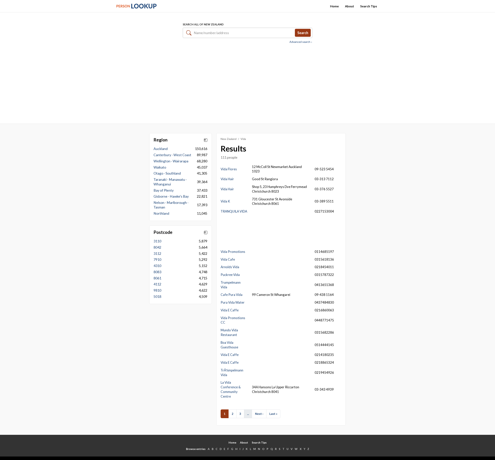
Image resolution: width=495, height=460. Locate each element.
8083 (157, 272)
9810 (157, 290)
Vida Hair (227, 179)
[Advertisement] (247, 81)
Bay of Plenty (164, 190)
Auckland (161, 149)
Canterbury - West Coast (172, 155)
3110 (157, 241)
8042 (157, 247)
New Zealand (228, 138)
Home (334, 6)
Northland (161, 213)
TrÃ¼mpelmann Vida (232, 372)
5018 (157, 297)
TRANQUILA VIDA (234, 211)
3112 (157, 254)
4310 (157, 266)
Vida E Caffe (230, 310)
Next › (259, 413)
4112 (157, 284)
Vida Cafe (228, 259)
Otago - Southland (167, 173)
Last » (273, 413)
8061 (157, 278)
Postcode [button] (163, 232)
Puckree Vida (230, 275)
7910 (157, 260)
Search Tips (368, 6)
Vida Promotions (233, 252)
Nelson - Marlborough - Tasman (171, 205)
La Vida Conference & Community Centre (231, 389)
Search (302, 33)
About (349, 6)
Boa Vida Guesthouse (229, 344)
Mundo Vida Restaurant (229, 332)
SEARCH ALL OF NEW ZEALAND (203, 24)
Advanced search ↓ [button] (300, 41)
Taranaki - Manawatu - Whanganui (170, 181)
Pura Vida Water (233, 302)
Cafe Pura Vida (231, 295)
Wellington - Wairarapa (171, 161)
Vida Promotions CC (233, 320)
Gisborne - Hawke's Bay (171, 196)
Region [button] (160, 139)
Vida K (225, 201)
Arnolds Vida (230, 267)
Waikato (160, 167)
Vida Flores (229, 169)
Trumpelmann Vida (231, 284)
